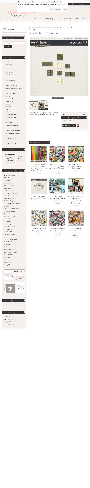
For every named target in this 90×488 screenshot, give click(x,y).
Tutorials (67, 19)
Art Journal (9, 122)
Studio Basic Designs (10, 242)
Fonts (7, 109)
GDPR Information (9, 324)
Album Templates (10, 135)
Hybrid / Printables (11, 112)
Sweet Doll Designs (9, 249)
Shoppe (37, 19)
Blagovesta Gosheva (10, 185)
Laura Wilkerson (8, 219)
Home (31, 27)
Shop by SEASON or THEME (14, 88)
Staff (76, 19)
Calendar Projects (11, 114)
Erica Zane (7, 206)
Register (81, 4)
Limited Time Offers (11, 67)
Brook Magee (8, 188)
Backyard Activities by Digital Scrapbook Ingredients (76, 167)
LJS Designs (7, 221)
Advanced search (7, 49)
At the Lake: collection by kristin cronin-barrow (57, 199)
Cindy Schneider (8, 190)
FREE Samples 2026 (11, 143)
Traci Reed (7, 257)
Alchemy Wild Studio (9, 175)
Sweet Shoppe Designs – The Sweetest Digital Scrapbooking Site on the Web (22, 13)
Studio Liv (6, 247)
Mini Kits (8, 96)
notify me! (66, 121)
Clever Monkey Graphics (11, 193)
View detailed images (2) (59, 97)
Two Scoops (7, 262)
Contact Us (7, 316)
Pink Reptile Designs (9, 229)
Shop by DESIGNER (11, 85)
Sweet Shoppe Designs (10, 252)
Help (84, 19)
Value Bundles (10, 75)
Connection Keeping (9, 196)
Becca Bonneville (9, 183)
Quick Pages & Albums (12, 117)
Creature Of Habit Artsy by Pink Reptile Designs (38, 231)
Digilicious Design (9, 201)
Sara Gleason (8, 236)
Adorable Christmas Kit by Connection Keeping (57, 231)
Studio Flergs (7, 244)
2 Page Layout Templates (13, 133)
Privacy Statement (9, 322)
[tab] (39, 142)
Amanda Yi (7, 180)
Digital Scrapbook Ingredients (12, 203)
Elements (49, 27)
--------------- (9, 64)
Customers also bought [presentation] (39, 142)
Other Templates (10, 138)
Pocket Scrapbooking (12, 125)
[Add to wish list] (78, 125)
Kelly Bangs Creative (10, 211)
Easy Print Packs (10, 98)
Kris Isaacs (7, 213)
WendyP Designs (9, 265)
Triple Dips (7, 259)
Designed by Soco (9, 198)
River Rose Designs (9, 234)
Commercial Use (39, 27)
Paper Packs (9, 101)
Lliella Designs (8, 224)
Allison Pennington (9, 178)
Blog (58, 19)
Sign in (74, 4)
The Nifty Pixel (8, 254)
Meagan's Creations (9, 226)
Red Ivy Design (8, 231)
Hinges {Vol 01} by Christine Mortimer (20, 156)
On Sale (6, 304)
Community (48, 19)
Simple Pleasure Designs (11, 239)
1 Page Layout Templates (13, 130)
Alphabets (8, 106)
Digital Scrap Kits (10, 93)
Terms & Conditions (9, 319)
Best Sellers (9, 72)
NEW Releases (10, 61)
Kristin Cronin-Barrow (10, 216)
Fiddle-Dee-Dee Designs (11, 208)
